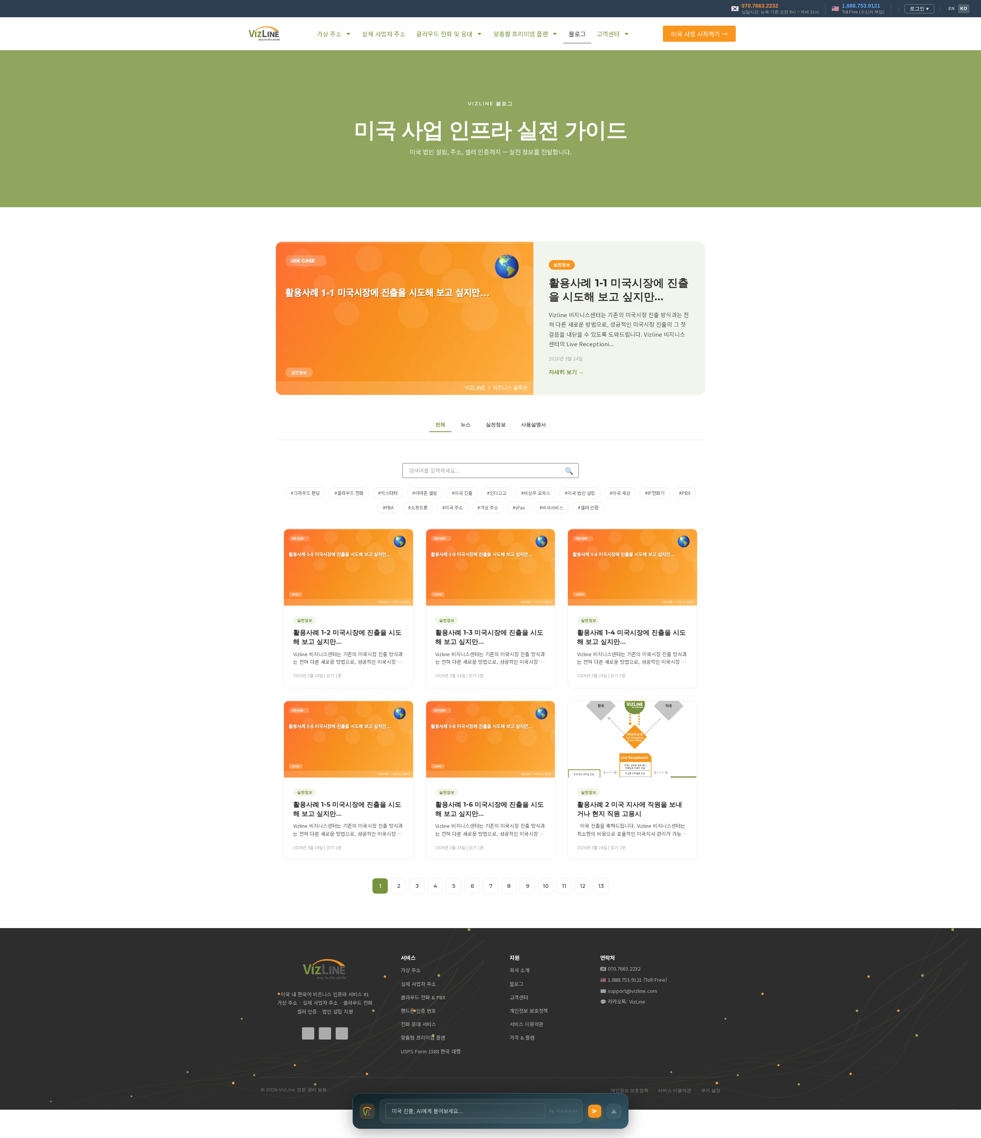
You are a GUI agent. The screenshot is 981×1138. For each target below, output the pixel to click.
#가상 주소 (487, 507)
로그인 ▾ (919, 8)
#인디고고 (497, 493)
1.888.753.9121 (861, 6)
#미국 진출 (462, 493)
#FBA (388, 507)
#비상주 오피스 (535, 493)
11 (564, 886)
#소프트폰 (418, 507)
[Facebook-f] (308, 1033)
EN (951, 8)
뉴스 (466, 424)
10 (546, 886)
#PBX (685, 493)
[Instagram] (342, 1033)
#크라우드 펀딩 (305, 493)
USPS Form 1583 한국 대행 (431, 1051)
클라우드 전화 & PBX (423, 997)
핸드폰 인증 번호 (418, 1010)
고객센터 (608, 33)
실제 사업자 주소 (383, 33)
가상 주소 (329, 33)
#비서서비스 (551, 507)
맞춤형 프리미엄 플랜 (520, 33)
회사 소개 (520, 970)
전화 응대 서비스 (418, 1024)
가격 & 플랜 (522, 1037)
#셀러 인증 (588, 507)
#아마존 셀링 (424, 493)
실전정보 (496, 424)
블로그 (577, 33)
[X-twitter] (325, 1033)
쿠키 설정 (710, 1090)
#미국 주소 (452, 507)
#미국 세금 (620, 493)
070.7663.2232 (759, 6)
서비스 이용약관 (526, 1024)
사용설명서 (533, 424)
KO (963, 8)
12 (583, 886)
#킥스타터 (388, 493)
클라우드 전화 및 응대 (444, 33)
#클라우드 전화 (349, 493)
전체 (440, 424)
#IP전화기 (654, 493)
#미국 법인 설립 (580, 493)
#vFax (519, 507)
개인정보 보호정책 (529, 1010)
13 (601, 886)
